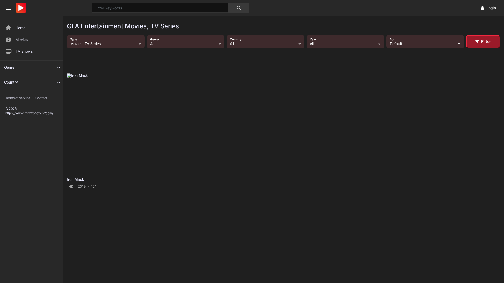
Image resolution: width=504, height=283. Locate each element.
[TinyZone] (22, 8)
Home (20, 27)
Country (11, 82)
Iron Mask (75, 179)
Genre (9, 67)
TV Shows (24, 51)
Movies (21, 39)
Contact (41, 98)
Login (491, 8)
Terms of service (17, 98)
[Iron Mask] (101, 124)
